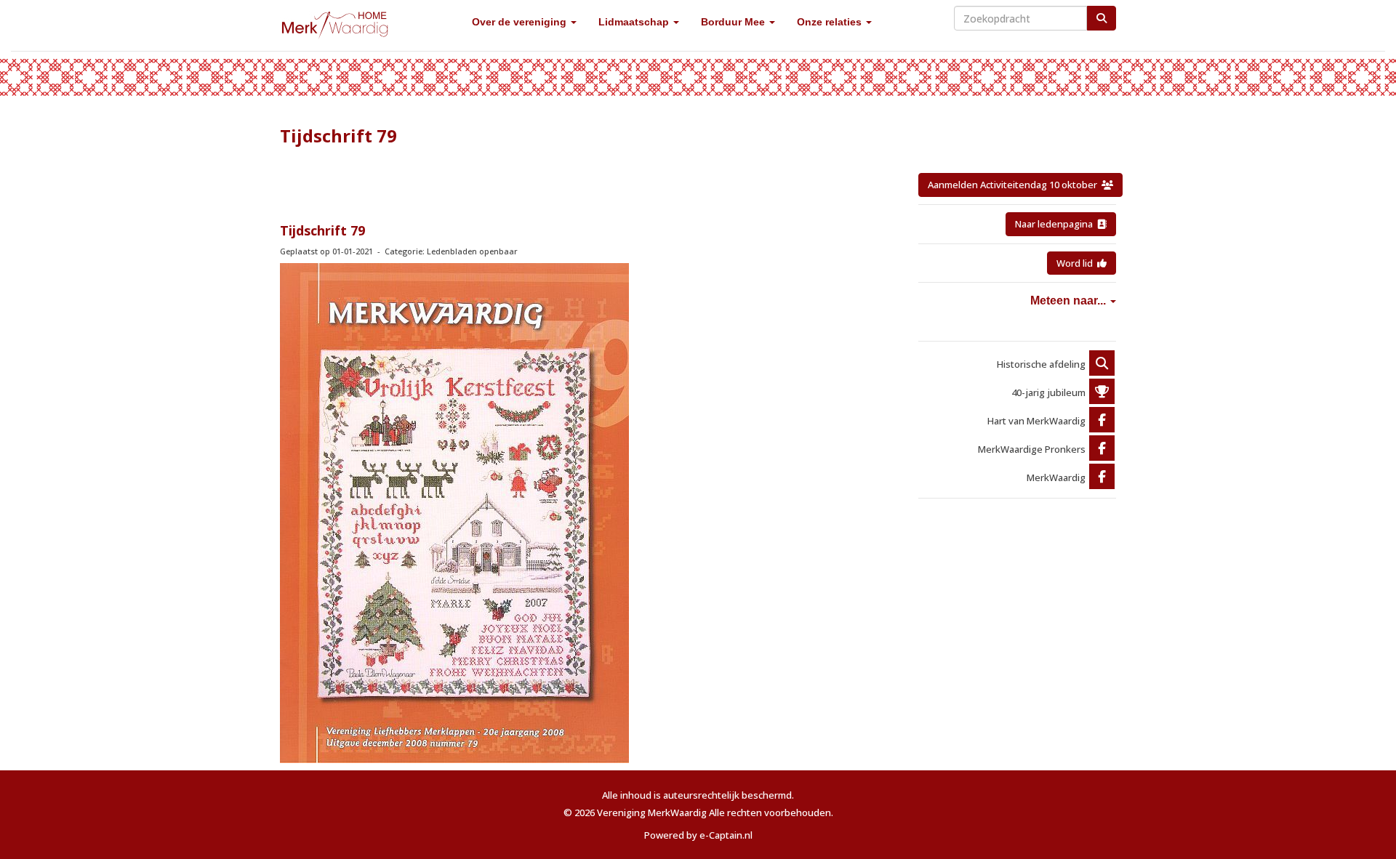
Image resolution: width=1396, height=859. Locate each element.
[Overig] (1102, 364)
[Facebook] (1102, 420)
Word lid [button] (1076, 263)
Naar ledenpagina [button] (1056, 223)
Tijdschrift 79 (322, 230)
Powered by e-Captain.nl (698, 835)
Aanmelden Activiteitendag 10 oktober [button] (1015, 184)
